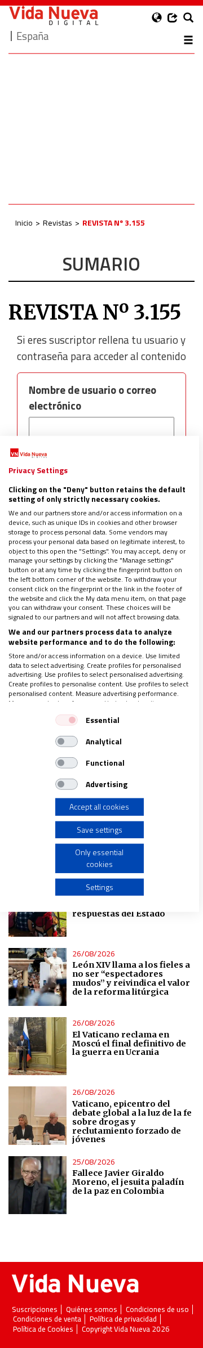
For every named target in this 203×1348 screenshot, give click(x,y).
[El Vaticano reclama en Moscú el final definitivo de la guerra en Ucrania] (37, 1046)
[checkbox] (66, 720)
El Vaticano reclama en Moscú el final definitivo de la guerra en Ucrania (129, 1044)
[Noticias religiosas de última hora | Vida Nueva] (53, 15)
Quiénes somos (91, 1309)
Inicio (24, 222)
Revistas (57, 222)
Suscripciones (35, 1309)
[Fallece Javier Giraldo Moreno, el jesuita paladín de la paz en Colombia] (37, 1185)
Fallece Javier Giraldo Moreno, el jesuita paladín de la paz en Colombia (128, 1182)
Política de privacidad (123, 1319)
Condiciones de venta (47, 1319)
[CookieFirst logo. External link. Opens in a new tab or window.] (28, 453)
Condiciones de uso (157, 1309)
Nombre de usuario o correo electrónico (92, 398)
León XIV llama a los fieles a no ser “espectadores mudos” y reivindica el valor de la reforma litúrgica (131, 978)
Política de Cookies (43, 1329)
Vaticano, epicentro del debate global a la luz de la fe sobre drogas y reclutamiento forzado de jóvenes (132, 1121)
